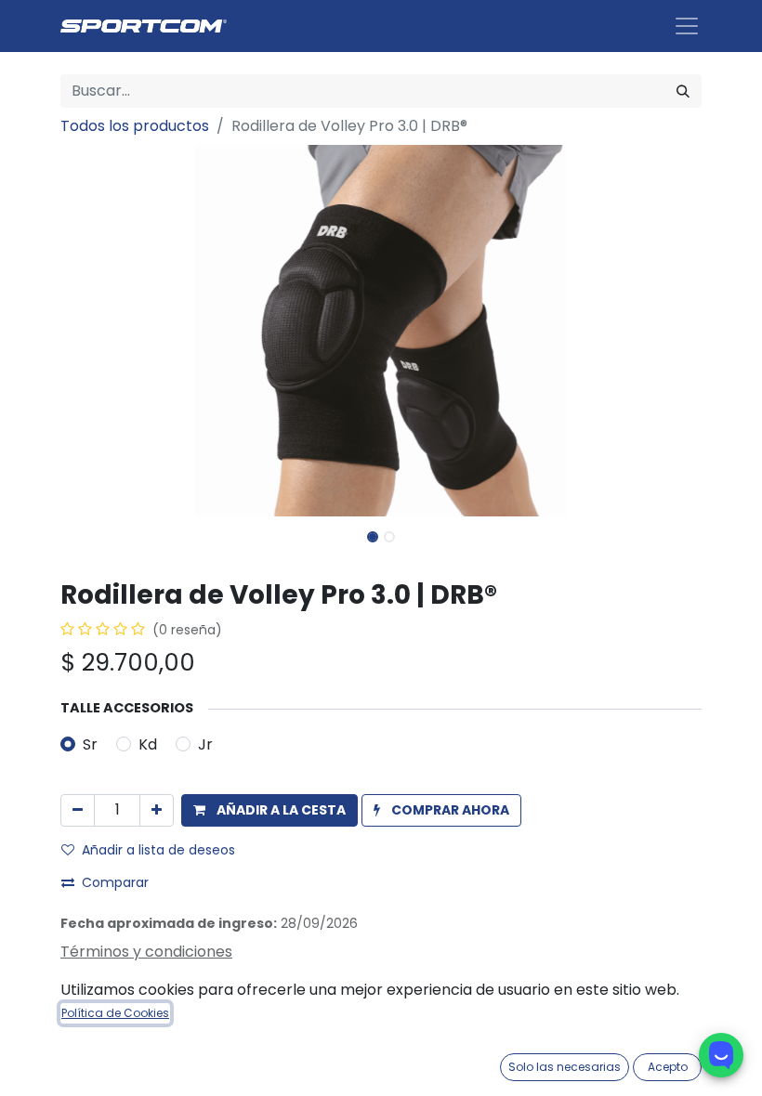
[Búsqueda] (683, 91)
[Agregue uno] (156, 810)
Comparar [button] (115, 882)
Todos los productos (134, 126)
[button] (108, 331)
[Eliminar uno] (77, 810)
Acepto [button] (668, 1067)
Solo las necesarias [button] (564, 1067)
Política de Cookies (115, 1013)
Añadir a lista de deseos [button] (158, 850)
